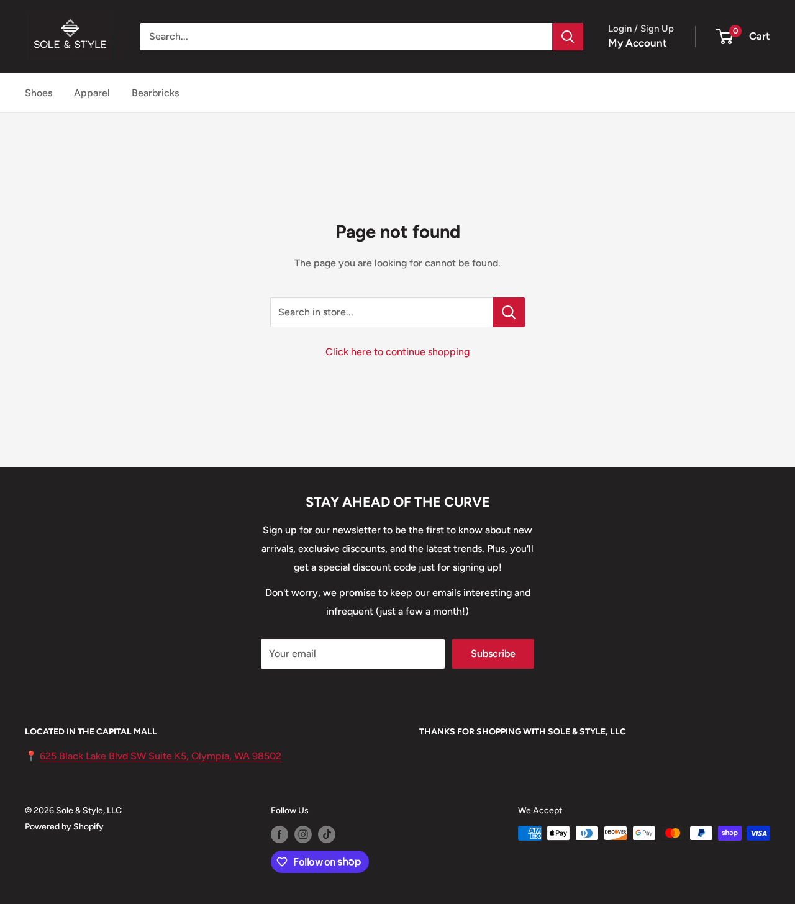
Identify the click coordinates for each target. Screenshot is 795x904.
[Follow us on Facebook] (279, 834)
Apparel (92, 93)
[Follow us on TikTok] (326, 834)
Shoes (38, 93)
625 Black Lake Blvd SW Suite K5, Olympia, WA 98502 (160, 756)
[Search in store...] (509, 312)
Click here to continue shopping (397, 352)
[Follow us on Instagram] (303, 834)
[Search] (567, 36)
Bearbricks (155, 93)
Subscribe (493, 653)
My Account (637, 43)
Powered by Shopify (64, 826)
